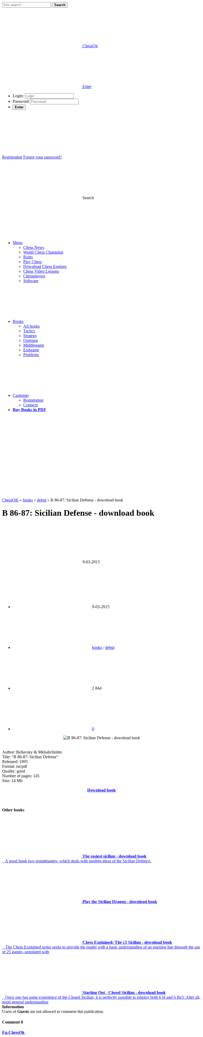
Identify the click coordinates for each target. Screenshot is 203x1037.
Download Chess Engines (45, 266)
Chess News (33, 247)
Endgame (31, 350)
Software (30, 280)
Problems (31, 354)
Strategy (30, 335)
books (97, 647)
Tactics (29, 331)
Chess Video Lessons (41, 271)
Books (18, 321)
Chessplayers (34, 276)
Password (21, 101)
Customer (21, 395)
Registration (12, 157)
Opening (30, 340)
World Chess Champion (43, 252)
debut (109, 647)
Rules (28, 257)
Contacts (30, 405)
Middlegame (33, 345)
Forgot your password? (42, 157)
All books (31, 326)
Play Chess (32, 261)
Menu (17, 242)
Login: (18, 96)
